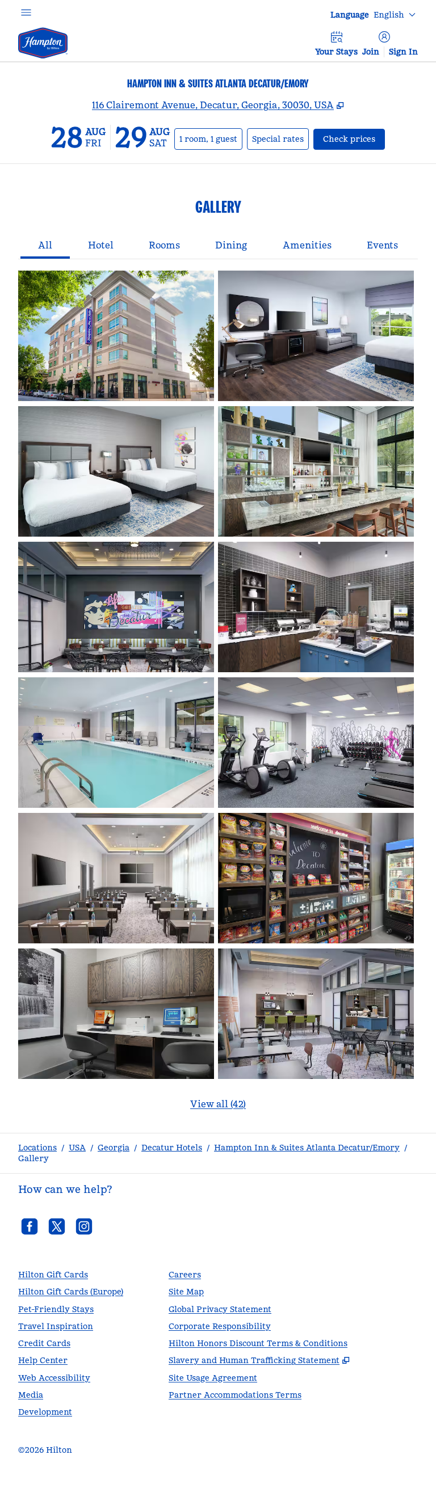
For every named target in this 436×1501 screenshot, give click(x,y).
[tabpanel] (218, 697)
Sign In (403, 52)
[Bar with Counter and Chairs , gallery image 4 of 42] (316, 471)
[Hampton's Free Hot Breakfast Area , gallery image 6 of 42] (316, 607)
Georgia (113, 1147)
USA (77, 1147)
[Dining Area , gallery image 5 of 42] (116, 607)
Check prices (354, 138)
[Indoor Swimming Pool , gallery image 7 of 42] (116, 742)
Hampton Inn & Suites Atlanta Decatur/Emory (307, 1147)
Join (370, 52)
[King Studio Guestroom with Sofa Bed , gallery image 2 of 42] (316, 336)
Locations (37, 1147)
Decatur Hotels (171, 1147)
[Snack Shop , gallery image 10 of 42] (316, 878)
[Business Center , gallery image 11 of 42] (116, 1013)
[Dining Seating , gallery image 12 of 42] (316, 1013)
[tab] (45, 246)
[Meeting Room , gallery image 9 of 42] (116, 878)
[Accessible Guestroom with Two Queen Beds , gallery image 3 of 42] (116, 471)
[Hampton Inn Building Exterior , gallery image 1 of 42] (116, 336)
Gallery (33, 1158)
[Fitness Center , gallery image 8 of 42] (316, 742)
